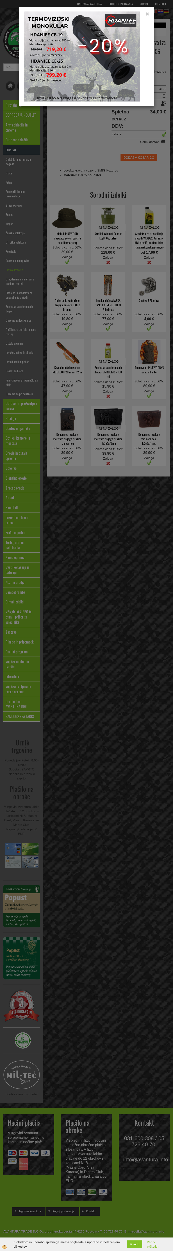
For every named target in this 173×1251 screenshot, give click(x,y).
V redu (134, 1244)
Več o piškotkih (153, 1244)
